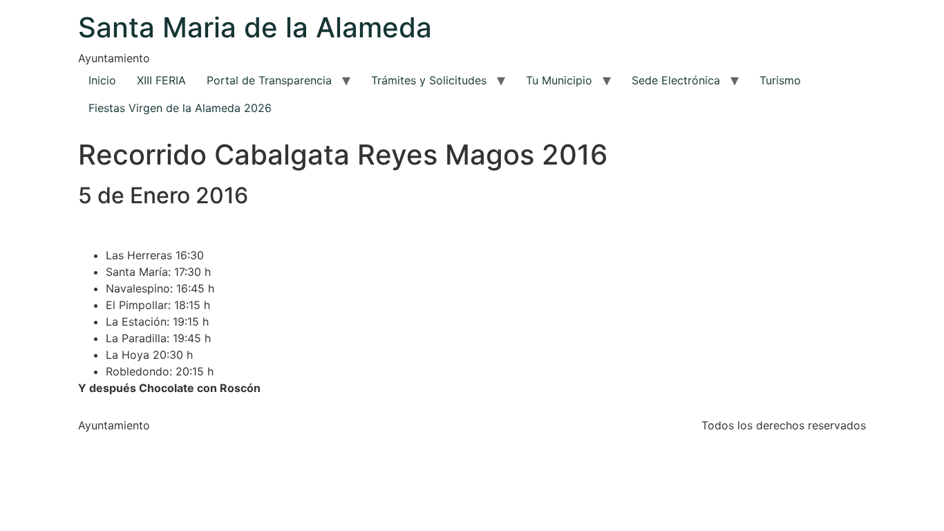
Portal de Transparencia (269, 80)
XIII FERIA (161, 80)
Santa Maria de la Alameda (255, 27)
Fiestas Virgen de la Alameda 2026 (180, 108)
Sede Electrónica (676, 80)
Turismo (780, 80)
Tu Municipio (559, 80)
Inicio (102, 80)
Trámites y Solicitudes (429, 80)
